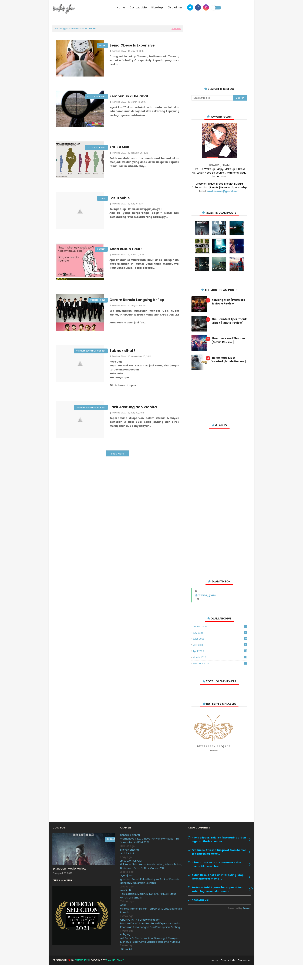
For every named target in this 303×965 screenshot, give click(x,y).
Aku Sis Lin (126, 890)
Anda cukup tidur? (125, 248)
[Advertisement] (219, 51)
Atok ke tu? (127, 853)
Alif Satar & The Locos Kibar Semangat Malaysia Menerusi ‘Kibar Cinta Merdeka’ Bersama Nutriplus (150, 940)
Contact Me (228, 960)
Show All (126, 949)
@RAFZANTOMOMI (131, 861)
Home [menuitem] (121, 7)
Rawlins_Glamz (115, 960)
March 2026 (220, 657)
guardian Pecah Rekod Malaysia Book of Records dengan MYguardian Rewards (149, 881)
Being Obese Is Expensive (132, 45)
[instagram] (206, 7)
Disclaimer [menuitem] (174, 7)
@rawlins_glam (205, 595)
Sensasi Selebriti (130, 835)
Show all (176, 28)
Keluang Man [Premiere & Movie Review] (228, 302)
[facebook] (198, 7)
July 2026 (219, 632)
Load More (117, 453)
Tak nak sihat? (122, 350)
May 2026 (219, 645)
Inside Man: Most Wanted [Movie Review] (228, 359)
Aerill (123, 905)
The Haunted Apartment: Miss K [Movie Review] (229, 321)
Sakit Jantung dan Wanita (133, 406)
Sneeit (247, 908)
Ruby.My (125, 934)
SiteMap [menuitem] (157, 7)
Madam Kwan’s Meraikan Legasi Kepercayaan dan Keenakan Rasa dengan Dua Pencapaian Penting (150, 925)
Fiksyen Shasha (129, 849)
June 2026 (220, 639)
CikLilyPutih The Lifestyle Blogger (140, 919)
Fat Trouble (119, 197)
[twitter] (190, 7)
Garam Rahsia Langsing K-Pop (136, 299)
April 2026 (220, 651)
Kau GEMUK (119, 147)
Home (214, 960)
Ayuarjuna (126, 875)
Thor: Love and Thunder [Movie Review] (228, 340)
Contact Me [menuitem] (138, 7)
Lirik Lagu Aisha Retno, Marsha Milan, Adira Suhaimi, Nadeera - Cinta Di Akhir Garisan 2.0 (151, 866)
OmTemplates (82, 960)
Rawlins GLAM (119, 50)
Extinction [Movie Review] (69, 869)
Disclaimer (244, 960)
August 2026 (220, 626)
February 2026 (220, 663)
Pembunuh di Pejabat (128, 96)
